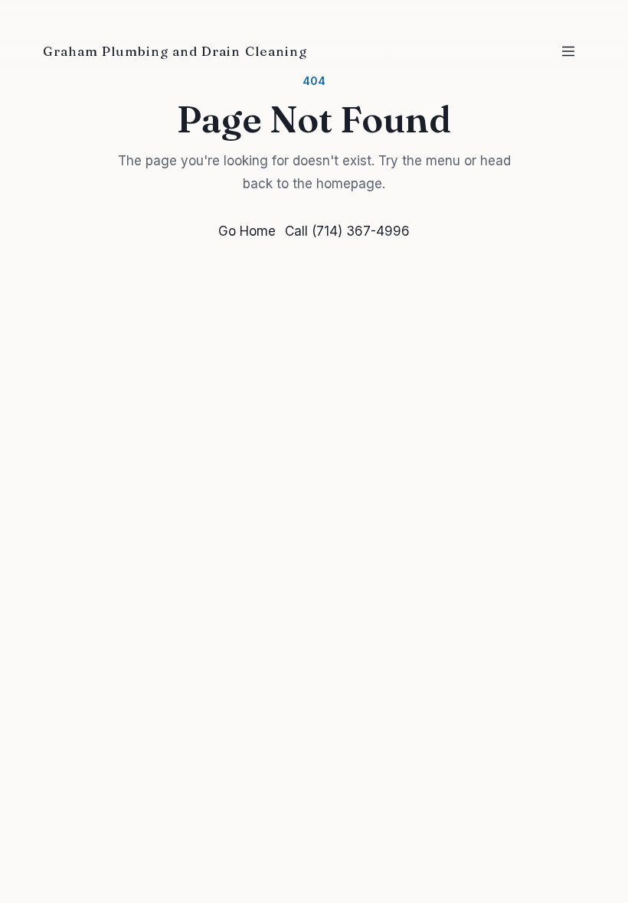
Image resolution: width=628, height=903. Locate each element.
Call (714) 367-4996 (347, 231)
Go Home (247, 231)
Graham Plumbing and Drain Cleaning (175, 51)
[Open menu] (568, 51)
